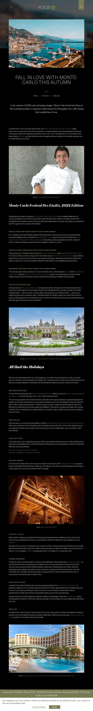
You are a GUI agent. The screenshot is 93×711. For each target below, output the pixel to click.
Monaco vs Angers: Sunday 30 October (23, 450)
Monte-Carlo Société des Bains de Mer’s (58, 129)
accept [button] (54, 707)
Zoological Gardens (73, 562)
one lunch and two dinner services (37, 274)
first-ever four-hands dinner (62, 256)
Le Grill (67, 272)
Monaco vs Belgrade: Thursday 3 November (25, 452)
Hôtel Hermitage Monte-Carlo (71, 253)
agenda (11, 542)
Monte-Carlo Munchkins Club (68, 585)
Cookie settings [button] (38, 707)
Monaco (22, 136)
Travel (35, 96)
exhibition (29, 551)
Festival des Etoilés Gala (29, 288)
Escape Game (72, 596)
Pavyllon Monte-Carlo (49, 253)
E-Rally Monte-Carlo (68, 464)
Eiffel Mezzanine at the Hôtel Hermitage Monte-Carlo (65, 423)
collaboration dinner (45, 237)
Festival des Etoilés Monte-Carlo (45, 216)
